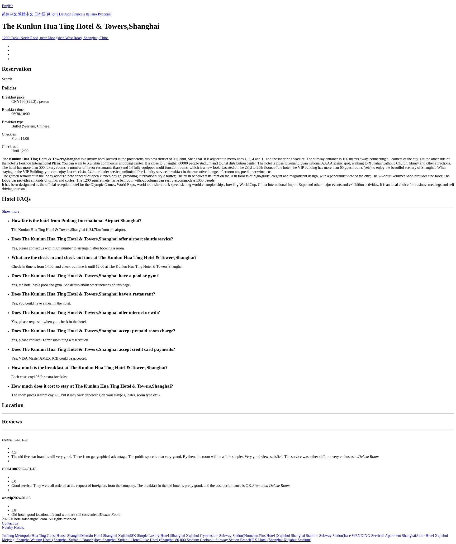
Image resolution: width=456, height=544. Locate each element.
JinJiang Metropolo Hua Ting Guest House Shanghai (41, 536)
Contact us (10, 523)
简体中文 (9, 14)
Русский (104, 14)
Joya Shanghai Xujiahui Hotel (117, 540)
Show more (10, 211)
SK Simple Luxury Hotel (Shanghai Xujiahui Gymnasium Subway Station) (187, 536)
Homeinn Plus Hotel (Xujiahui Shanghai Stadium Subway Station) (294, 536)
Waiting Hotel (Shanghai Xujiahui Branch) (62, 540)
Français (78, 14)
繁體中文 (25, 14)
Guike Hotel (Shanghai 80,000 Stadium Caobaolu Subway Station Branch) (196, 540)
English (7, 6)
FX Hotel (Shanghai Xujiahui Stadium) (281, 540)
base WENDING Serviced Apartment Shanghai (380, 536)
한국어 (52, 14)
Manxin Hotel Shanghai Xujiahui (106, 536)
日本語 (40, 14)
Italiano (91, 14)
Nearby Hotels (13, 527)
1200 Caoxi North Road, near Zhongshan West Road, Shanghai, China (55, 38)
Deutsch (65, 14)
